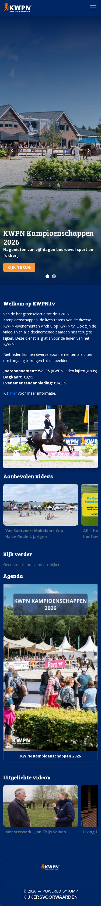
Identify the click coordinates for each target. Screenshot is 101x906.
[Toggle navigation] (93, 7)
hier (13, 393)
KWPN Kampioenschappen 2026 (50, 756)
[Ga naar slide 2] (54, 276)
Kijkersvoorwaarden (50, 897)
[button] (40, 513)
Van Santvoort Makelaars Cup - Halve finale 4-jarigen (35, 533)
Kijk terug (19, 267)
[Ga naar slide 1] (47, 276)
